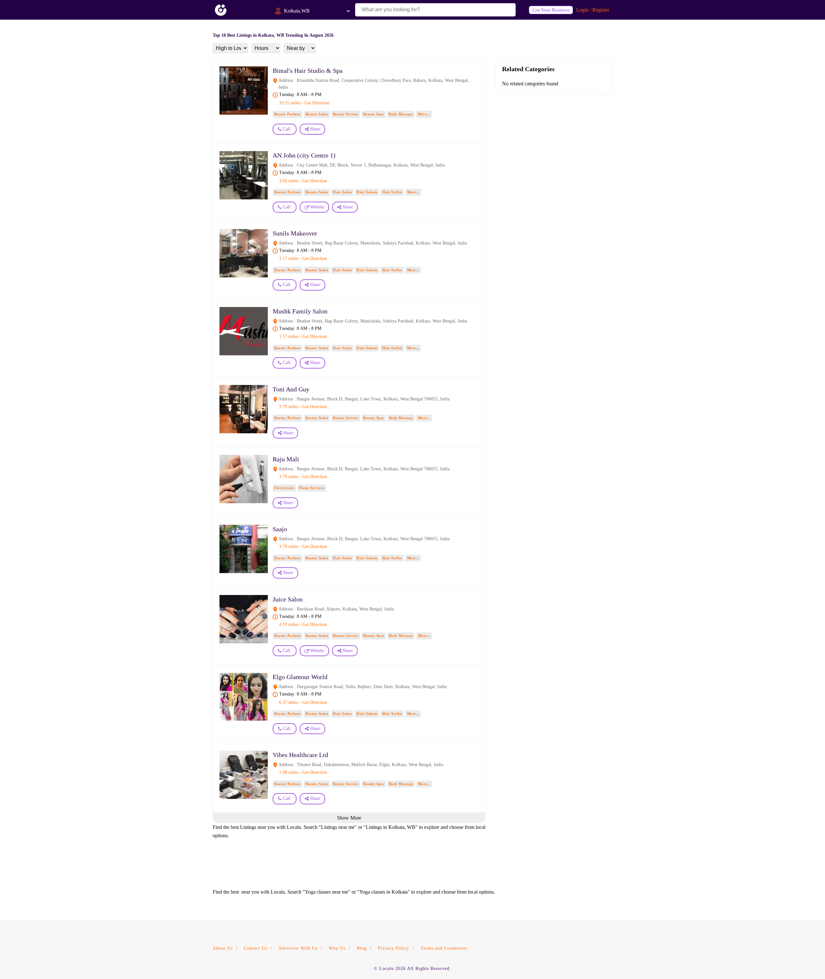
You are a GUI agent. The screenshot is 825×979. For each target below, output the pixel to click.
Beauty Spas (373, 114)
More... (424, 114)
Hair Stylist (392, 192)
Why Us (337, 948)
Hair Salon (342, 192)
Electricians (284, 488)
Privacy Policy (393, 948)
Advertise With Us (297, 948)
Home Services (311, 488)
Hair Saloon (366, 192)
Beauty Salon (317, 114)
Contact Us (255, 948)
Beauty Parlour (287, 114)
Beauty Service (345, 114)
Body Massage (401, 114)
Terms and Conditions (444, 948)
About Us (223, 948)
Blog (362, 948)
